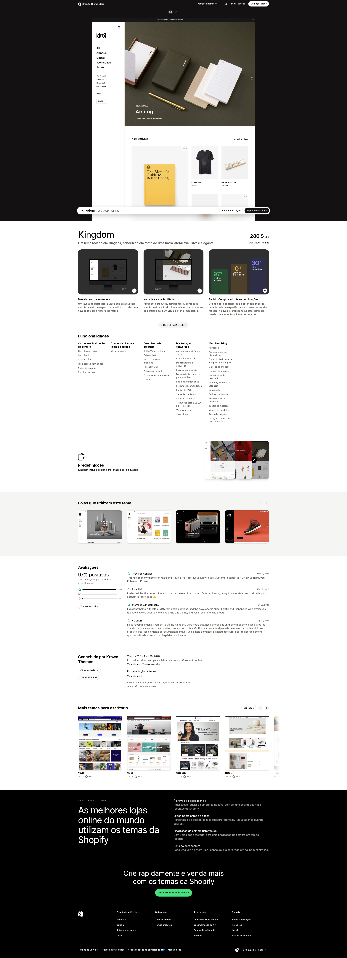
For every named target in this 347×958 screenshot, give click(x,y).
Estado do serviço (241, 935)
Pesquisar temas (205, 3)
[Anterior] (260, 503)
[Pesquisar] (226, 4)
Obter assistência (89, 670)
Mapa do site (174, 949)
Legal (235, 930)
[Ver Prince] (219, 460)
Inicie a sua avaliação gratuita (173, 892)
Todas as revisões (89, 606)
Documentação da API (205, 925)
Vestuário (121, 919)
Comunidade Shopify (204, 930)
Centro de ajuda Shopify (206, 919)
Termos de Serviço (88, 949)
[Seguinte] (267, 503)
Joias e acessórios (126, 930)
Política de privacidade (113, 949)
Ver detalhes (133, 664)
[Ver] (100, 527)
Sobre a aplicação (241, 919)
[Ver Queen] (236, 460)
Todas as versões (151, 664)
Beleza (120, 925)
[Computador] (170, 12)
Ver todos (249, 708)
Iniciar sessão (238, 3)
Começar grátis (259, 3)
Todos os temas (88, 677)
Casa (119, 935)
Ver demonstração (231, 210)
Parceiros (237, 925)
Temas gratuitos (163, 925)
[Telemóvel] (176, 12)
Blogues (198, 935)
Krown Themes (261, 242)
